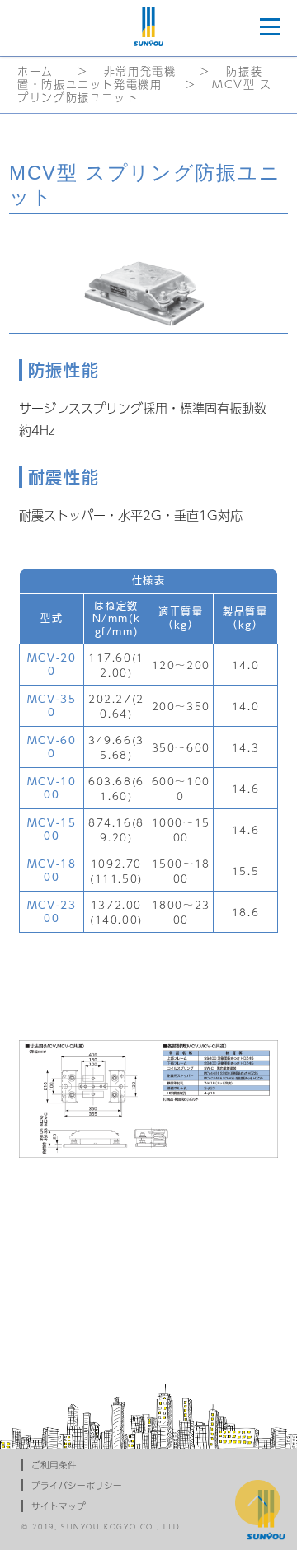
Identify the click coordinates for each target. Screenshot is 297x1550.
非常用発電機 (140, 71)
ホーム (35, 71)
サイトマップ (58, 1506)
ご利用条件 (54, 1465)
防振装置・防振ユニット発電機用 (139, 78)
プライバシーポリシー (76, 1486)
